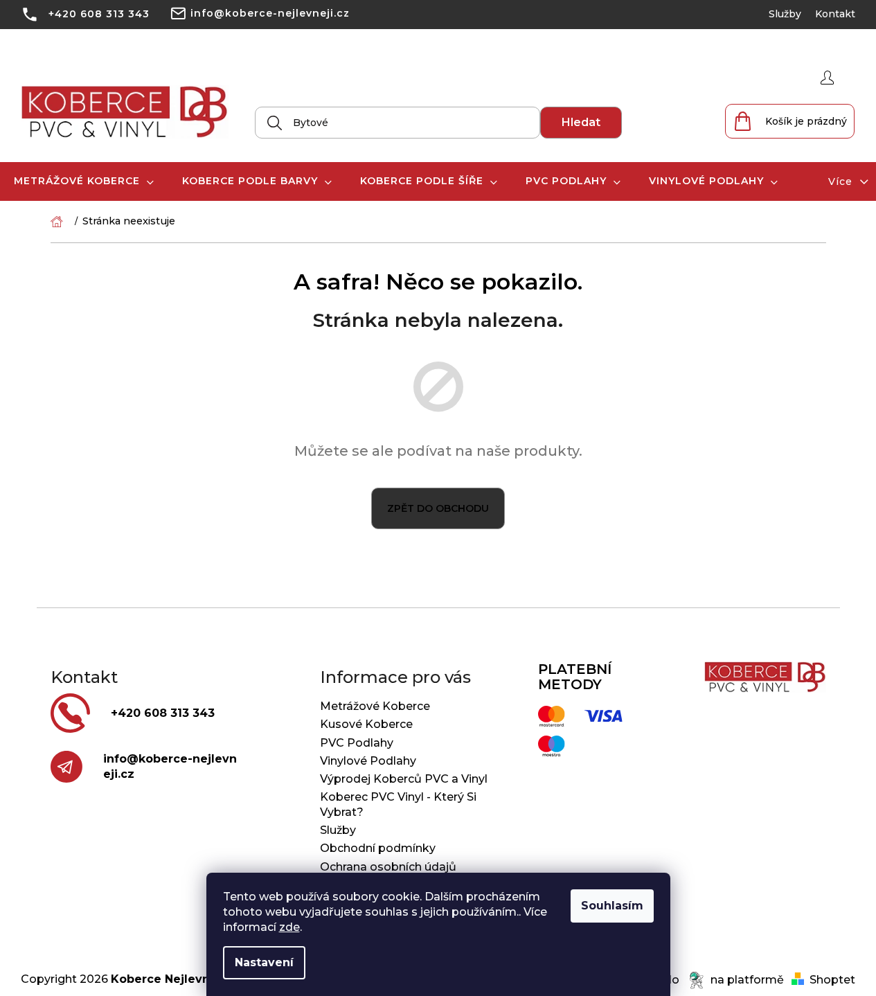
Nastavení (264, 962)
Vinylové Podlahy (368, 760)
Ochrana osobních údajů (388, 866)
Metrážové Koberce (375, 706)
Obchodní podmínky (378, 848)
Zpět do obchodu (438, 508)
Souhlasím (612, 905)
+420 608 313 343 (99, 14)
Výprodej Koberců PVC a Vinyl (404, 778)
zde (289, 927)
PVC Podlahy (356, 742)
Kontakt (835, 14)
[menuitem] (84, 181)
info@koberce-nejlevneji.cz (270, 13)
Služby (785, 14)
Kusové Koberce (366, 724)
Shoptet (832, 979)
